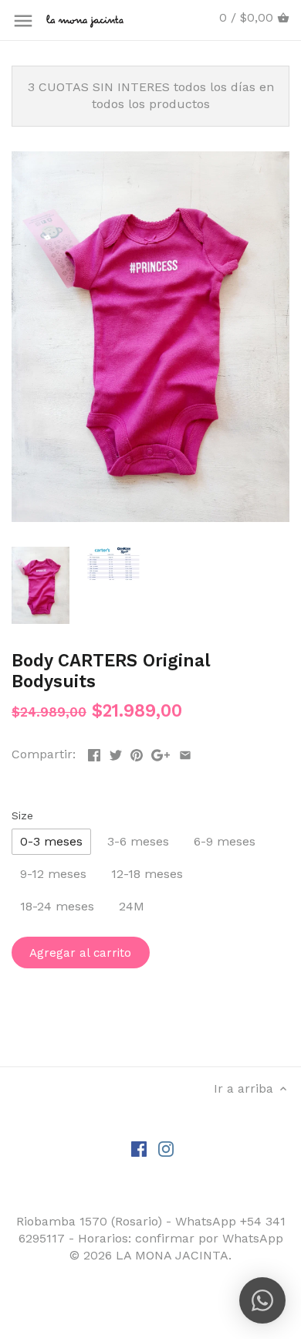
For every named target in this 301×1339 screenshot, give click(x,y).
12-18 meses (147, 873)
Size (22, 815)
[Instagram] (166, 1148)
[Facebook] (139, 1148)
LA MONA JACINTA (172, 1255)
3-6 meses (138, 841)
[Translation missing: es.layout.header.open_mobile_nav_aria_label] (23, 20)
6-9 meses (224, 841)
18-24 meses (57, 906)
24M (131, 906)
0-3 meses (51, 841)
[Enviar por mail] (185, 752)
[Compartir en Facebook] (94, 752)
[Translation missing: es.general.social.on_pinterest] (136, 752)
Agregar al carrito (80, 953)
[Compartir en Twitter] (116, 752)
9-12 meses (53, 873)
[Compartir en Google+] (160, 752)
